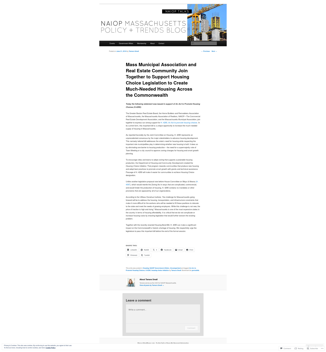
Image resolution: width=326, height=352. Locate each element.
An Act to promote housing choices (182, 122)
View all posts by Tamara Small (152, 285)
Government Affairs (126, 43)
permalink (195, 270)
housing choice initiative (160, 270)
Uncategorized (175, 268)
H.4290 (148, 270)
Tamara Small (134, 51)
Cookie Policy (51, 348)
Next (214, 51)
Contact (161, 43)
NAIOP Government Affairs (159, 268)
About (152, 43)
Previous (205, 51)
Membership (141, 43)
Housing (146, 268)
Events (112, 43)
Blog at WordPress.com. (146, 343)
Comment (191, 328)
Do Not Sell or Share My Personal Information (172, 343)
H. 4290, (164, 122)
